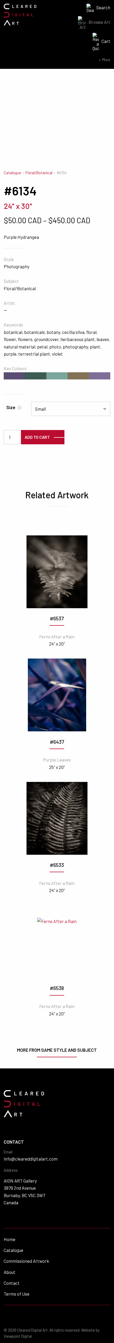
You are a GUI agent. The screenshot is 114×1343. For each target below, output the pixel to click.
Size (13, 407)
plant (95, 346)
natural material (19, 346)
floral (91, 332)
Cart (106, 41)
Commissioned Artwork (26, 1261)
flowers (25, 339)
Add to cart (37, 437)
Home (9, 1239)
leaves (103, 339)
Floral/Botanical (38, 173)
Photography (16, 266)
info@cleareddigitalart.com (31, 1158)
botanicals (34, 332)
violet (57, 353)
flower (10, 339)
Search (103, 7)
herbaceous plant (77, 339)
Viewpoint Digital (18, 1336)
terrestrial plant (34, 353)
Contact (12, 1283)
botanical (13, 332)
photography (75, 346)
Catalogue (12, 173)
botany (53, 332)
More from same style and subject (57, 1050)
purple (10, 353)
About (9, 1272)
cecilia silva (73, 332)
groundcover (46, 339)
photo (55, 346)
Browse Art (99, 22)
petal (42, 346)
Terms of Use (16, 1293)
